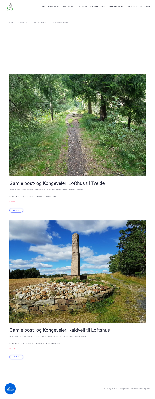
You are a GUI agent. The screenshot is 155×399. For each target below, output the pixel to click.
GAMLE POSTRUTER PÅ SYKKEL (55, 189)
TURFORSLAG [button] (53, 7)
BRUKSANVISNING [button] (116, 7)
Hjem (42, 7)
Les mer (16, 210)
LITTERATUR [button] (145, 7)
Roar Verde (19, 189)
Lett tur (12, 202)
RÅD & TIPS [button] (132, 7)
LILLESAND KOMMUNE (76, 189)
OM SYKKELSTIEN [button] (97, 7)
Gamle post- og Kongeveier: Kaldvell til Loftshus (59, 330)
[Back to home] (10, 6)
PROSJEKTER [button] (68, 7)
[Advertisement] (77, 45)
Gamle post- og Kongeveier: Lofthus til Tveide (57, 183)
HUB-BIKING (82, 7)
